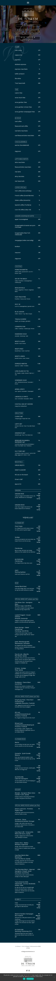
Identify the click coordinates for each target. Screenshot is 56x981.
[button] (28, 25)
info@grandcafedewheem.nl (28, 951)
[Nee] (54, 977)
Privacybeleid (30, 978)
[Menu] (28, 2)
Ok (24, 978)
